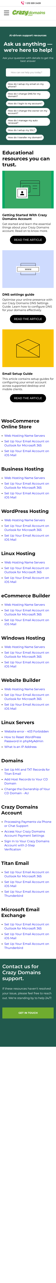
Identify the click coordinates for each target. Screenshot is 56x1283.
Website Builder (20, 680)
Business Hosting (22, 469)
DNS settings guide (18, 294)
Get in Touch (28, 1012)
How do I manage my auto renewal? (23, 121)
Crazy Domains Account (19, 810)
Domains (12, 761)
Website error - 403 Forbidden (26, 731)
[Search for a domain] (47, 3)
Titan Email (15, 863)
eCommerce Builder (25, 596)
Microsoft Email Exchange (20, 912)
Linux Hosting (18, 553)
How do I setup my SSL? (21, 130)
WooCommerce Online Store (20, 424)
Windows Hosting (23, 638)
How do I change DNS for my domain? (24, 95)
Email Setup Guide (17, 374)
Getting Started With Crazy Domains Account (24, 217)
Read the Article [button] (28, 240)
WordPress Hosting (25, 511)
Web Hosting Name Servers (24, 435)
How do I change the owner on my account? (27, 112)
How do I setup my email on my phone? (26, 85)
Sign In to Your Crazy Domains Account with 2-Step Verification (26, 845)
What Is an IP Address (20, 747)
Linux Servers (17, 722)
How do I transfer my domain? (25, 137)
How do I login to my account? (25, 103)
